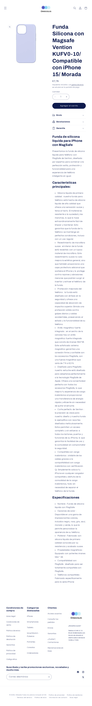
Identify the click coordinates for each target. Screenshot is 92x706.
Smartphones (32, 622)
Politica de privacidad (11, 652)
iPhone (30, 616)
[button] (5, 8)
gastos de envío (78, 85)
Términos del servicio (24, 697)
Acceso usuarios (55, 614)
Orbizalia (19, 695)
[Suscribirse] (48, 677)
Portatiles (31, 642)
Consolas (31, 647)
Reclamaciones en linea (55, 649)
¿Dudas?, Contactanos (53, 640)
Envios (50, 628)
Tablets (30, 627)
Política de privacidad (56, 695)
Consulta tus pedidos (53, 620)
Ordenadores (32, 653)
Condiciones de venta (12, 623)
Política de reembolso (75, 695)
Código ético (11, 659)
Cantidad (56, 92)
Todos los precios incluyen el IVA (34, 695)
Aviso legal (11, 616)
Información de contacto (58, 697)
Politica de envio (13, 631)
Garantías (10, 645)
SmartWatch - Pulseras (33, 634)
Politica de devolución (10, 637)
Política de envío (41, 697)
